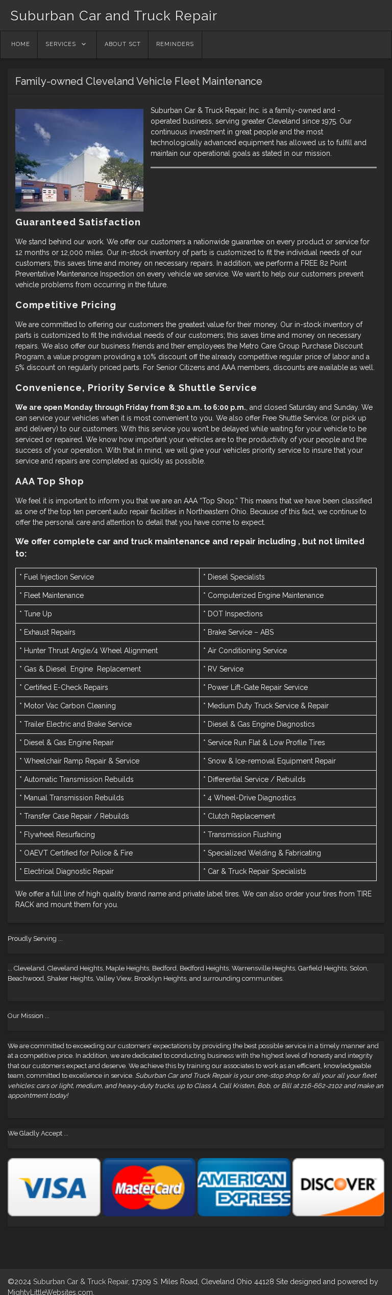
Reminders (175, 44)
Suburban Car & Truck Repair (80, 1282)
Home (20, 44)
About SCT (123, 44)
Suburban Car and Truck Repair (113, 16)
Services (60, 44)
